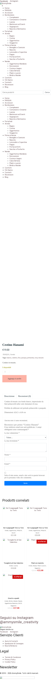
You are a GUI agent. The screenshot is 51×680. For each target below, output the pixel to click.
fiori (19, 358)
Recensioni (9, 85)
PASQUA (8, 10)
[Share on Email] (4, 388)
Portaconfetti (14, 57)
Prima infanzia (10, 45)
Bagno (11, 36)
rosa (36, 358)
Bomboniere (9, 15)
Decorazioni (14, 66)
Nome (7, 455)
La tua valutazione (12, 433)
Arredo (7, 33)
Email (7, 464)
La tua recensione (11, 441)
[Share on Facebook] (9, 388)
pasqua (23, 358)
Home (7, 8)
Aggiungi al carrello (14, 379)
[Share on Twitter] (13, 388)
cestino (14, 358)
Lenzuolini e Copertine (18, 52)
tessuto (41, 358)
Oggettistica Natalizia (17, 64)
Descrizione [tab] (9, 396)
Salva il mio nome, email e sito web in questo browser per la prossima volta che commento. (24, 476)
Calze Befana (14, 71)
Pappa (11, 54)
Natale (7, 61)
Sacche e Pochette (17, 59)
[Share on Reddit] (27, 388)
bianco (9, 358)
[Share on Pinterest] (18, 388)
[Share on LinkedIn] (22, 388)
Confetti (8, 78)
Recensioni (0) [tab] (24, 396)
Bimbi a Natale (15, 75)
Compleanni (14, 17)
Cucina (12, 38)
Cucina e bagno (15, 68)
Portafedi (8, 31)
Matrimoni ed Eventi (17, 24)
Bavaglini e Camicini (17, 47)
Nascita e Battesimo (17, 29)
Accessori (9, 13)
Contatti (8, 82)
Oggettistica (14, 41)
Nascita (12, 50)
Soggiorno (13, 43)
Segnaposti (13, 27)
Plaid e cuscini (15, 73)
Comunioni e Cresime (17, 20)
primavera (30, 358)
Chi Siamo (9, 80)
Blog (6, 87)
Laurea (12, 22)
